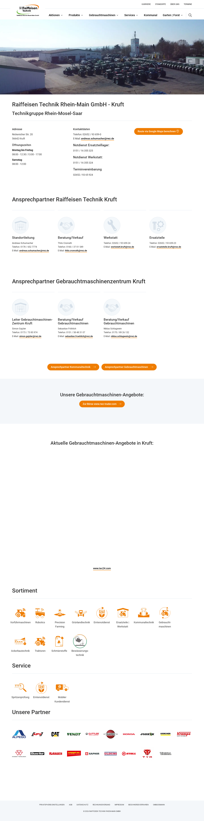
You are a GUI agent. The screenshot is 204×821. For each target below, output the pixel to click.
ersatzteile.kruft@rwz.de (169, 247)
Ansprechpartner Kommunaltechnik (71, 367)
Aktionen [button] (54, 15)
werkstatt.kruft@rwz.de (122, 247)
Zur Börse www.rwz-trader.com (100, 403)
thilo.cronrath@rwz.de (76, 250)
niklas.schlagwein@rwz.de (124, 336)
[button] (189, 15)
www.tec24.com (102, 568)
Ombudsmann (159, 805)
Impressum (119, 805)
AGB (70, 805)
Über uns (174, 4)
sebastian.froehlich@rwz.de (79, 336)
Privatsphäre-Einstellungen (52, 805)
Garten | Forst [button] (171, 15)
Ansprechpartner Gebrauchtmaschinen (126, 367)
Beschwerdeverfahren (138, 805)
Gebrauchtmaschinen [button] (102, 15)
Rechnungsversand (101, 805)
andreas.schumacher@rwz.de (97, 138)
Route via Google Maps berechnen (157, 131)
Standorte (160, 4)
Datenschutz (82, 805)
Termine (188, 4)
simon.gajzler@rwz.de (30, 336)
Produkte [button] (74, 15)
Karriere (146, 4)
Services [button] (129, 15)
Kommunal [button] (150, 15)
